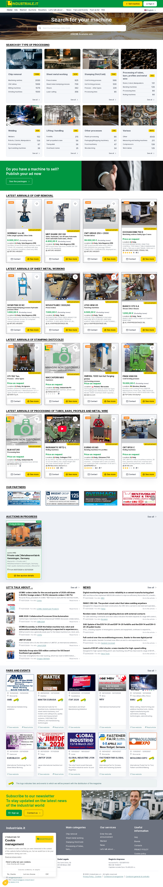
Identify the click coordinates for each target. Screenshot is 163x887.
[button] (22, 226)
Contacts (138, 845)
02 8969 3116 (14, 882)
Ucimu (39, 600)
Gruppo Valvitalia (43, 659)
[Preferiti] (36, 203)
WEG (102, 598)
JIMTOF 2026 (25, 640)
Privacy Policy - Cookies (92, 876)
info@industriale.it (15, 878)
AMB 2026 (41, 622)
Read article (28, 727)
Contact (17, 259)
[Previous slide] (10, 214)
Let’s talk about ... (56, 10)
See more (34, 259)
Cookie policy (140, 853)
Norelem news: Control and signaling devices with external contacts (114, 614)
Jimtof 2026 (41, 645)
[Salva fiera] (30, 678)
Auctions (32, 10)
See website (14, 727)
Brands (137, 841)
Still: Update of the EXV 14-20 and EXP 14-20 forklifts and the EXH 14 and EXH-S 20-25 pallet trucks (119, 625)
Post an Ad (94, 10)
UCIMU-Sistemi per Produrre (48, 609)
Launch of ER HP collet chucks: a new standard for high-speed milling (114, 648)
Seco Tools (105, 654)
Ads (16, 10)
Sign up (15, 813)
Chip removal (71, 834)
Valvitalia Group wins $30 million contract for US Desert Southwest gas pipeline (44, 651)
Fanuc (103, 609)
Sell (134, 4)
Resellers (42, 10)
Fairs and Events (80, 10)
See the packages (18, 181)
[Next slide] (37, 214)
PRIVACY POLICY (141, 849)
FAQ (103, 10)
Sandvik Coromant (108, 643)
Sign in (151, 4)
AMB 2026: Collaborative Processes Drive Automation (44, 616)
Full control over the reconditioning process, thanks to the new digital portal (117, 637)
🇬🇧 (148, 10)
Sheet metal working (74, 838)
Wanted (23, 10)
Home (9, 10)
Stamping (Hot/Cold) (74, 842)
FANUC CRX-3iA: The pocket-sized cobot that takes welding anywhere (115, 603)
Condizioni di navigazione (113, 876)
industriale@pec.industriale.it (23, 880)
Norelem (104, 619)
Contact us (32, 813)
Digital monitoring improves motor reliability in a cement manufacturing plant (118, 592)
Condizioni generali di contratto (137, 876)
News (68, 10)
